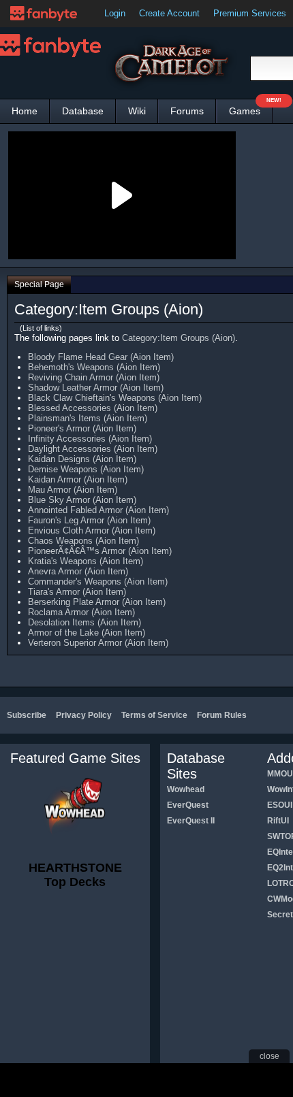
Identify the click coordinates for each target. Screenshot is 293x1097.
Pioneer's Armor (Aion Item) (82, 428)
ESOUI (279, 805)
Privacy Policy (84, 715)
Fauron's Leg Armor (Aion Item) (89, 520)
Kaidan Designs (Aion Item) (82, 459)
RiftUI (278, 820)
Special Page (39, 284)
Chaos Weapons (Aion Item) (83, 541)
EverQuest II (191, 820)
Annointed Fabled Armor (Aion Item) (98, 510)
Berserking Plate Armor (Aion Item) (97, 602)
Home (24, 110)
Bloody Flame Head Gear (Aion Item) (101, 357)
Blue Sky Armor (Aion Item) (82, 500)
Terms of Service (154, 715)
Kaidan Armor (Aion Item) (77, 479)
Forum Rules (222, 715)
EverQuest (188, 805)
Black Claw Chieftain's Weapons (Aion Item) (115, 398)
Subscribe (26, 715)
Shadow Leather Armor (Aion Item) (96, 387)
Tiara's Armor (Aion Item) (77, 592)
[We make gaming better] (43, 13)
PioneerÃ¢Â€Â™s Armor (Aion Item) (100, 551)
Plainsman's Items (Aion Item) (87, 418)
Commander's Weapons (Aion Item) (98, 581)
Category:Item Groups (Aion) (178, 338)
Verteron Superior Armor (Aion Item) (98, 643)
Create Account (169, 13)
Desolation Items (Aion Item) (84, 622)
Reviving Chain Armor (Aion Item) (93, 377)
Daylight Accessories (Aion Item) (92, 449)
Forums (187, 110)
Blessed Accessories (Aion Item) (92, 408)
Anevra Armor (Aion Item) (78, 571)
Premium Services (249, 13)
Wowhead (185, 789)
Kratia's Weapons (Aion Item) (85, 561)
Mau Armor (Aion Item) (72, 490)
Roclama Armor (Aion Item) (81, 612)
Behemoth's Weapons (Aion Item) (94, 367)
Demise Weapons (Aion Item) (86, 469)
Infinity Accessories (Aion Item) (90, 438)
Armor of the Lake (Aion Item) (86, 632)
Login (114, 13)
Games (251, 107)
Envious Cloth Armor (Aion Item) (91, 530)
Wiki (137, 110)
